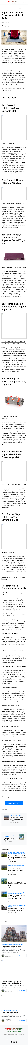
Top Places (16, 853)
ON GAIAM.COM (19, 203)
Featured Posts (5, 8)
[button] (2, 2)
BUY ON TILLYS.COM (20, 343)
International (12, 979)
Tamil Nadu (6, 836)
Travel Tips (14, 8)
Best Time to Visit (12, 852)
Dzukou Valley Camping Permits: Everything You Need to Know (17, 883)
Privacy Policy (19, 1037)
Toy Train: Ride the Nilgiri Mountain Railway (10, 839)
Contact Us (12, 1037)
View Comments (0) (13, 803)
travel (24, 88)
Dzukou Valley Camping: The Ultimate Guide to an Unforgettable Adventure (16, 897)
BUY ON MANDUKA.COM (19, 267)
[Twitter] (14, 1042)
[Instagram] (16, 1042)
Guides (10, 8)
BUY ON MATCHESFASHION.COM (11, 342)
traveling (3, 211)
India (12, 835)
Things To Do (11, 853)
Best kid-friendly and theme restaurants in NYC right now (11, 982)
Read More (22, 955)
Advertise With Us (9, 1039)
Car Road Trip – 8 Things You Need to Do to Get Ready (17, 819)
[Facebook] (11, 1042)
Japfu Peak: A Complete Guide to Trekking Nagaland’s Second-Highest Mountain (17, 857)
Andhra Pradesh (5, 944)
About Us (6, 1037)
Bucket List (10, 865)
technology (11, 81)
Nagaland (22, 852)
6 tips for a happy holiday (10, 1013)
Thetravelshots (8, 955)
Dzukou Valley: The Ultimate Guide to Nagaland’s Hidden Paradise (16, 870)
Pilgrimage (21, 944)
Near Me (18, 905)
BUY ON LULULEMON (7, 143)
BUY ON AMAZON (6, 267)
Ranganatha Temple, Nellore (11, 947)
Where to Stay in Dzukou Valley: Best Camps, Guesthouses (17, 909)
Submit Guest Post (18, 1039)
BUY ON (3, 203)
